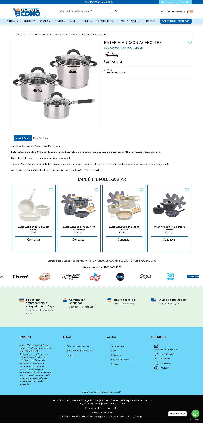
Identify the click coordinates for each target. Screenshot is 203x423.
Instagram (165, 363)
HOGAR (59, 21)
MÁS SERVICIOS (41, 138)
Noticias (70, 355)
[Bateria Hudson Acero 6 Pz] (55, 85)
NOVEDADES (29, 21)
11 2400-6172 (167, 354)
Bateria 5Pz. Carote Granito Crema (34, 228)
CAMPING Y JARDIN (130, 21)
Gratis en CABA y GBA (169, 303)
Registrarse (115, 355)
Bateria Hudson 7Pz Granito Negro (169, 228)
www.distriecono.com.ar (113, 403)
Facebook (165, 358)
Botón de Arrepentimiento (79, 350)
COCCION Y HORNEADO (39, 34)
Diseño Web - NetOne (69, 417)
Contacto (114, 364)
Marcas (150, 21)
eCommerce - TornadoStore (89, 417)
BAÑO (73, 21)
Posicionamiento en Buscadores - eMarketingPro (120, 417)
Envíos (113, 350)
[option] (13, 276)
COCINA (44, 21)
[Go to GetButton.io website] (195, 420)
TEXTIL (86, 21)
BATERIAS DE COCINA (65, 34)
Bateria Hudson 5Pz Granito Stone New (79, 228)
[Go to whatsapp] (195, 414)
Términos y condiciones (77, 345)
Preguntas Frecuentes (121, 359)
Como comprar (117, 345)
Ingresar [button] (180, 11)
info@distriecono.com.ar (166, 349)
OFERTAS (11, 21)
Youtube (164, 367)
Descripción (23, 138)
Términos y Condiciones (101, 412)
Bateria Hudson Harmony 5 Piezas (124, 228)
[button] (141, 417)
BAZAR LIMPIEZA (105, 21)
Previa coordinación (124, 303)
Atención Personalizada (81, 306)
